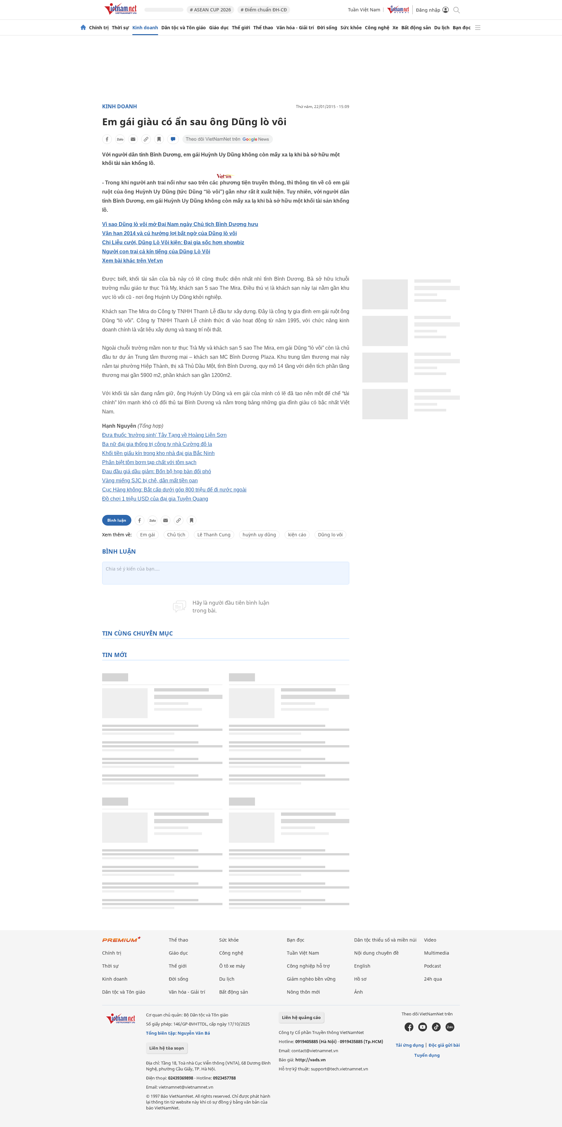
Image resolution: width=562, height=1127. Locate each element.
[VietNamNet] (83, 28)
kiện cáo (297, 534)
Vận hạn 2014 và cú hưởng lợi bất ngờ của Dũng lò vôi (169, 233)
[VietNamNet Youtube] (422, 1030)
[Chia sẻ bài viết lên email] (133, 139)
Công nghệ (377, 27)
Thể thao (263, 27)
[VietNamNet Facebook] (409, 1030)
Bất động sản (416, 27)
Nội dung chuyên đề (376, 953)
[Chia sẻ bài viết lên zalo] (120, 139)
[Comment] (173, 139)
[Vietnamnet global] (398, 12)
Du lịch (441, 27)
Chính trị (99, 27)
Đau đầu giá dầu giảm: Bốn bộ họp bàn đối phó (156, 471)
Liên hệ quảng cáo (301, 1017)
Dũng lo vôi (330, 534)
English (362, 966)
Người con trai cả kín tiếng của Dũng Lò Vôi (156, 251)
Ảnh (358, 992)
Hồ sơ (360, 979)
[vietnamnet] (121, 16)
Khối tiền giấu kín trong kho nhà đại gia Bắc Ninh (158, 453)
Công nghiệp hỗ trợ (308, 966)
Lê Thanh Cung (214, 534)
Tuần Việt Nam (364, 10)
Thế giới (241, 27)
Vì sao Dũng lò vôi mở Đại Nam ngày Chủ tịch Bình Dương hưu (180, 224)
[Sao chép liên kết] (146, 139)
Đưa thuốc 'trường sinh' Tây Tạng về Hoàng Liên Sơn (164, 435)
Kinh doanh (145, 27)
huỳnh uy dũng (259, 534)
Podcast (432, 966)
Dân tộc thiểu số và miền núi (385, 940)
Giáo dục (219, 27)
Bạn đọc (462, 27)
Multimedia (436, 953)
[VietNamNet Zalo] (450, 1030)
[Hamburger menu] (478, 28)
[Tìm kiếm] (456, 9)
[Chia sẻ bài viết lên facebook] (107, 139)
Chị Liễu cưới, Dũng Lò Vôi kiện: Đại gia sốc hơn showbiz (173, 242)
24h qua (433, 979)
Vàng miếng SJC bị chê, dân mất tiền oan (150, 480)
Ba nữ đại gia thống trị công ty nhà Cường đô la (157, 444)
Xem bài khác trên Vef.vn (132, 260)
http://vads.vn (310, 1060)
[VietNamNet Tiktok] (436, 1030)
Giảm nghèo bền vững (311, 979)
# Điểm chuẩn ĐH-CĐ (264, 10)
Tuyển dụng (427, 1055)
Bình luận (116, 520)
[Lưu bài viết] (159, 139)
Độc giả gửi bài (444, 1045)
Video (430, 940)
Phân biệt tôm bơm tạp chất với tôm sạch (149, 462)
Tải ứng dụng (410, 1045)
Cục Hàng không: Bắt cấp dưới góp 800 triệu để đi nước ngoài (174, 489)
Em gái (147, 534)
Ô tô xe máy (232, 966)
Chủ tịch (176, 534)
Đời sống (327, 27)
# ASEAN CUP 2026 (210, 10)
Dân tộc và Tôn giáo (183, 27)
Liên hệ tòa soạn (166, 1048)
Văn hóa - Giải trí (295, 27)
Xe (395, 27)
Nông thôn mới (303, 992)
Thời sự (120, 27)
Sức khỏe (351, 27)
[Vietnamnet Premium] (121, 942)
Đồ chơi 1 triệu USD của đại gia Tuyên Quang (155, 499)
